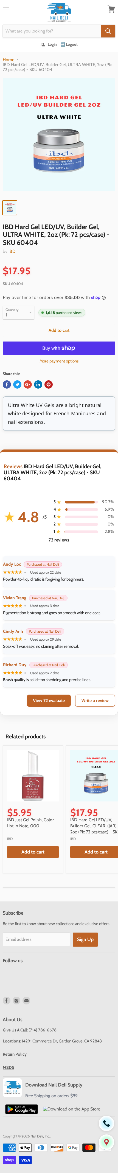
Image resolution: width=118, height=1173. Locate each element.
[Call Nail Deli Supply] (106, 1123)
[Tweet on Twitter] (17, 384)
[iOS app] (71, 1109)
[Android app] (21, 1109)
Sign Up (85, 939)
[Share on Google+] (28, 384)
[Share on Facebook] (7, 384)
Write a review (95, 700)
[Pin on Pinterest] (48, 384)
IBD (12, 251)
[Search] (108, 31)
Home (8, 59)
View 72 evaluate (49, 700)
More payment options (59, 361)
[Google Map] (106, 1142)
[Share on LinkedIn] (38, 384)
